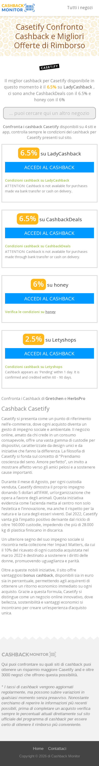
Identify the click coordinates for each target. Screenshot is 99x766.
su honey (50, 284)
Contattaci (57, 748)
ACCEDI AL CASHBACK (49, 167)
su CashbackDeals (50, 219)
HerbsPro (76, 398)
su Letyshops (50, 339)
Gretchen (54, 398)
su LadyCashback (50, 153)
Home (38, 748)
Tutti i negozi (80, 7)
